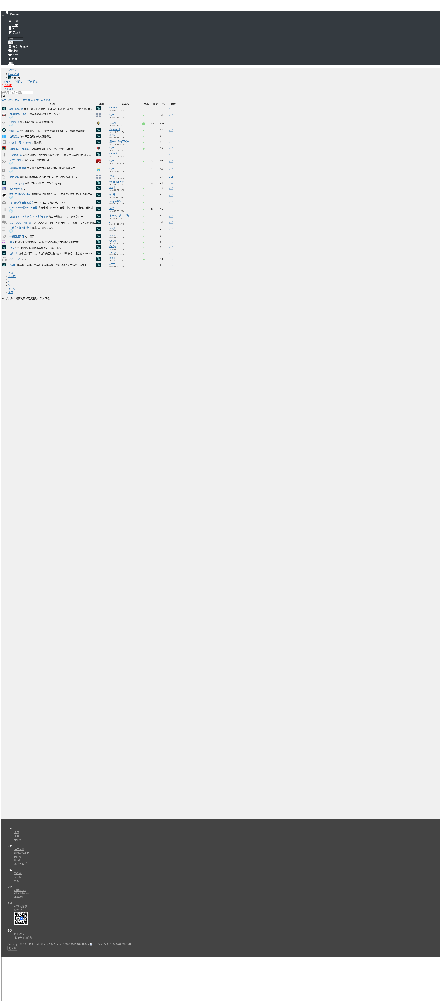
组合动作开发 (21, 853)
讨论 (18, 81)
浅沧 (111, 115)
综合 (4, 100)
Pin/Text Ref (16, 155)
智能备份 (14, 122)
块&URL (14, 253)
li (109, 221)
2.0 (14, 28)
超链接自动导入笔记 (20, 194)
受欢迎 (11, 100)
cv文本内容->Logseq (20, 142)
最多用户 (36, 100)
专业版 (16, 32)
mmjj (112, 187)
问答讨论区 (20, 890)
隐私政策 (19, 934)
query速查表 (16, 189)
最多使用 (46, 100)
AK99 (112, 135)
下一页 (12, 289)
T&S (12, 248)
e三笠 (112, 195)
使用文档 (19, 849)
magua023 (115, 201)
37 (170, 124)
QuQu (112, 241)
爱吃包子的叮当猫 (119, 216)
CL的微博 (22, 906)
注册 (11, 63)
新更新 (27, 100)
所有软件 (13, 74)
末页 (10, 292)
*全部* (8, 85)
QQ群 (19, 897)
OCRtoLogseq (17, 183)
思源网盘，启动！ (19, 114)
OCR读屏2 (15, 259)
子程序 (18, 877)
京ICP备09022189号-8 (73, 944)
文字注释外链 (17, 160)
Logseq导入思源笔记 (20, 149)
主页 (15, 21)
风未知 (113, 123)
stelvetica (114, 108)
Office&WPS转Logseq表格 (23, 208)
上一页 (12, 276)
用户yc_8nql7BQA (119, 141)
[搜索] (11, 42)
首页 (10, 273)
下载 (15, 25)
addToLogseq (16, 109)
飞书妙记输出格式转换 (21, 203)
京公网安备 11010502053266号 (111, 944)
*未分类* (9, 89)
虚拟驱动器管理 (18, 168)
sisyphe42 (114, 129)
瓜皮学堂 (19, 864)
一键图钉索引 (17, 236)
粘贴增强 (14, 177)
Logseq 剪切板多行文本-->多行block (29, 217)
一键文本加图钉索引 (20, 228)
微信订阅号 (19, 910)
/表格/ (13, 265)
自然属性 (14, 136)
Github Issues (21, 893)
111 (171, 177)
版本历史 (19, 860)
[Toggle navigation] (2, 15)
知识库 (18, 857)
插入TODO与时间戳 (20, 223)
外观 (16, 881)
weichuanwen (116, 182)
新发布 (19, 100)
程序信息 (32, 81)
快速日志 (14, 131)
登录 (14, 59)
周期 (12, 242)
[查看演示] (11, 118)
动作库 (12, 70)
